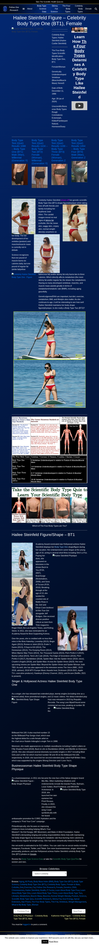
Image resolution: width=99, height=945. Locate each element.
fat (53, 220)
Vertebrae (63, 902)
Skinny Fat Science (54, 9)
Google (33, 854)
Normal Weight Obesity (61, 896)
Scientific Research (43, 899)
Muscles (46, 896)
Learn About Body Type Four (67, 890)
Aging (21, 882)
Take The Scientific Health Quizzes (49, 2)
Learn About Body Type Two (70, 893)
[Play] (79, 106)
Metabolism (25, 896)
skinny (49, 220)
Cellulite (15, 887)
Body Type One (61, 547)
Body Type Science (13, 934)
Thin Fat (54, 902)
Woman (35, 905)
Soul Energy (67, 899)
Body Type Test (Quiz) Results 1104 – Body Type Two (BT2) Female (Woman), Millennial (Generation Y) (40, 152)
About (29, 9)
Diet (21, 887)
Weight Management (77, 902)
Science (82, 896)
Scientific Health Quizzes (72, 934)
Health (43, 890)
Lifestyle (15, 896)
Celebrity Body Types (79, 9)
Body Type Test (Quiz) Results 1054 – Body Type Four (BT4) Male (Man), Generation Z (78, 149)
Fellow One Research (45, 887)
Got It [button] (45, 942)
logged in (27, 924)
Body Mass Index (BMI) (43, 882)
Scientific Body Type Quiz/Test (66, 859)
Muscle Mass (36, 896)
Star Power (26, 902)
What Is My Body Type (21, 905)
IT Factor (50, 890)
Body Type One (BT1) (63, 882)
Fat (34, 887)
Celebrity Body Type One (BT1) (33, 884)
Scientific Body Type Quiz (23, 899)
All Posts (29, 882)
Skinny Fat (56, 899)
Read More (53, 942)
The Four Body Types (66, 9)
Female (59, 887)
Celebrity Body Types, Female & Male (63, 884)
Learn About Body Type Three (44, 893)
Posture (75, 896)
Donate (88, 9)
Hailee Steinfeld (32, 890)
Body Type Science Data (41, 9)
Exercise (28, 887)
